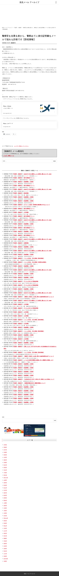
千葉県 (15, 174)
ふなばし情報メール (8, 155)
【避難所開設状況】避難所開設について (34, 383)
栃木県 (5, 465)
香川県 (5, 535)
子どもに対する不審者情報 (31, 281)
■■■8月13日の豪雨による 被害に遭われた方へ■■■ (37, 174)
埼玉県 (5, 470)
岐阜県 (5, 495)
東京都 (5, 475)
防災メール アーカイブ (29, 2)
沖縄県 (5, 561)
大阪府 (5, 510)
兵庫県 (5, 513)
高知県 (5, 541)
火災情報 (26, 212)
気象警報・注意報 (28, 181)
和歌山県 (6, 518)
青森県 (5, 447)
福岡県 (5, 543)
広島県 (5, 528)
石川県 (5, 490)
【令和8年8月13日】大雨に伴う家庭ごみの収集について (39, 379)
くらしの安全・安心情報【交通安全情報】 (35, 262)
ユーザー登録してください (21, 146)
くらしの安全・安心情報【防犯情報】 (34, 258)
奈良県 (5, 515)
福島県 (5, 460)
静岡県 (5, 497)
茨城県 (5, 462)
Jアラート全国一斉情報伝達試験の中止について (37, 204)
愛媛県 (5, 538)
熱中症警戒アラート (29, 178)
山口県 (5, 530)
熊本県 (5, 551)
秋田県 (5, 454)
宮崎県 (5, 556)
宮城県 (5, 452)
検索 (54, 161)
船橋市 (13, 43)
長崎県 (5, 548)
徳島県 (5, 533)
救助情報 (26, 193)
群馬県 (5, 467)
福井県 (5, 492)
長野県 (5, 482)
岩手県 (5, 449)
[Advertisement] (29, 15)
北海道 (5, 444)
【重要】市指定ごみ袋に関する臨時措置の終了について (39, 296)
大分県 (5, 553)
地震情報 (26, 243)
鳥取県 (5, 520)
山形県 (5, 457)
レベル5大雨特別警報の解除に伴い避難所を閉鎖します (38, 360)
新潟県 (5, 485)
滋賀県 (5, 505)
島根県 (5, 523)
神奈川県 (6, 477)
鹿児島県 (6, 558)
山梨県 (5, 480)
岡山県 (5, 525)
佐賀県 (5, 546)
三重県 (5, 503)
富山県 (5, 487)
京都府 (5, 508)
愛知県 (5, 500)
